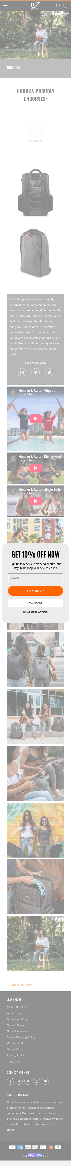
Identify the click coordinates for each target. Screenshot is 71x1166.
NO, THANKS (35, 603)
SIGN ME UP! (36, 590)
